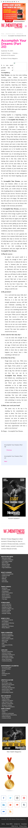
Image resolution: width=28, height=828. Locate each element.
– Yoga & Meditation (6, 567)
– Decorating (4, 710)
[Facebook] (1, 1)
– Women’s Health (5, 564)
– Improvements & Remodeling (9, 715)
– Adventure (4, 588)
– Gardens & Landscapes (7, 713)
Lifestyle (15, 53)
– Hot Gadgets (4, 621)
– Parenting (4, 641)
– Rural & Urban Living (6, 689)
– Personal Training (6, 610)
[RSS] (10, 811)
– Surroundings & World (7, 692)
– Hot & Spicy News (6, 667)
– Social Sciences (5, 690)
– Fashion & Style (5, 575)
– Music (3, 672)
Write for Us (15, 826)
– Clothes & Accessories (7, 574)
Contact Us (17, 824)
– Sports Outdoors (5, 596)
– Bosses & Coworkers (6, 634)
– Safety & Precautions (7, 592)
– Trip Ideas (4, 599)
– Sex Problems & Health (7, 657)
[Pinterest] (7, 1)
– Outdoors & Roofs (6, 718)
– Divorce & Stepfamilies (7, 635)
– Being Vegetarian (6, 697)
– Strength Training (6, 613)
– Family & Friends (5, 637)
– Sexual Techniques (6, 659)
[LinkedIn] (3, 804)
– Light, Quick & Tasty (6, 702)
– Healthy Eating (5, 699)
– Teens (3, 646)
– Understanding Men (6, 660)
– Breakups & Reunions (7, 651)
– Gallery (3, 711)
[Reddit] (12, 1)
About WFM (9, 824)
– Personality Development (8, 687)
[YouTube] (14, 1)
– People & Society (6, 686)
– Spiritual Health (5, 566)
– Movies (3, 670)
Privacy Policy (23, 826)
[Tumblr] (16, 1)
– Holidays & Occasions (7, 700)
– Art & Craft (4, 681)
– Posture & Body (5, 611)
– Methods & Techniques (7, 626)
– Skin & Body (4, 581)
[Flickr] (18, 1)
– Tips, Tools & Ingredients (8, 706)
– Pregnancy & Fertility (7, 645)
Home (3, 824)
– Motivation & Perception (7, 684)
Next (5, 461)
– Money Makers (5, 627)
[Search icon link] (25, 2)
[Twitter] (3, 1)
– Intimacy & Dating (6, 653)
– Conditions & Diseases (7, 559)
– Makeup (3, 578)
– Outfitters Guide (5, 589)
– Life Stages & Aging (6, 561)
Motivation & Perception (8, 55)
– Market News (5, 624)
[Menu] (26, 26)
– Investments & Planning (7, 623)
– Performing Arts (5, 673)
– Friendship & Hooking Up (8, 654)
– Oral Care (4, 580)
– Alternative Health (6, 558)
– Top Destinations (5, 597)
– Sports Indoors (5, 594)
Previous (9, 450)
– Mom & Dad (4, 640)
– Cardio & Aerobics (6, 604)
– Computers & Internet (7, 620)
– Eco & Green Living (6, 683)
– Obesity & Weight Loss (7, 608)
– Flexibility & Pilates (6, 607)
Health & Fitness (6, 53)
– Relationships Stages (7, 656)
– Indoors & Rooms (6, 716)
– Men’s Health (4, 562)
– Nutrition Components (7, 703)
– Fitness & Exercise (6, 605)
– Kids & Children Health (7, 638)
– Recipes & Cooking (6, 705)
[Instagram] (5, 1)
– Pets (2, 643)
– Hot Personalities (5, 669)
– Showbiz (3, 675)
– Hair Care (4, 577)
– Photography (5, 591)
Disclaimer (24, 824)
